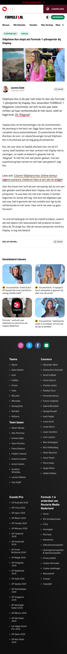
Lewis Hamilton (50, 432)
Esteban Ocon (49, 390)
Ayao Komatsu (18, 443)
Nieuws (6, 25)
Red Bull (15, 411)
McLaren (15, 395)
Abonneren (58, 17)
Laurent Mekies (19, 477)
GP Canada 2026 (19, 523)
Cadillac (15, 380)
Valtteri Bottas (49, 473)
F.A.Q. (45, 524)
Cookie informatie (51, 563)
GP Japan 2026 (18, 513)
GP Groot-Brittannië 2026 (18, 551)
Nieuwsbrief (48, 573)
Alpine (14, 364)
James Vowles (18, 464)
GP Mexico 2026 (19, 613)
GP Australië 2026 (20, 502)
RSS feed (47, 534)
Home (46, 514)
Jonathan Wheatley (16, 471)
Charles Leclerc (50, 385)
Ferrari (15, 385)
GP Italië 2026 (18, 578)
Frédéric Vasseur (19, 453)
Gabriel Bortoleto (51, 406)
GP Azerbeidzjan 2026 (18, 590)
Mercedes (16, 401)
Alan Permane (18, 433)
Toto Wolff (16, 482)
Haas (14, 390)
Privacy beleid (49, 558)
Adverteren (48, 539)
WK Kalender (19, 25)
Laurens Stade (17, 87)
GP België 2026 (19, 557)
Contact (46, 578)
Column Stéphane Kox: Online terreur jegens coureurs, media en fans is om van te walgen (32, 177)
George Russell (50, 411)
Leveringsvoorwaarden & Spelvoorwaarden (53, 551)
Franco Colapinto (50, 401)
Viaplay (24, 33)
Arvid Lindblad (49, 375)
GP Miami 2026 (19, 518)
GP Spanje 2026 (19, 584)
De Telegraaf (22, 114)
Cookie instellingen (51, 568)
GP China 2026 (18, 507)
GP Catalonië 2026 (17, 535)
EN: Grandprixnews (51, 519)
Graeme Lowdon (19, 459)
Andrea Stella (18, 438)
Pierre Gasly (48, 463)
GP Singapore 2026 (18, 598)
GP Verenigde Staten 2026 (17, 606)
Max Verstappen (48, 25)
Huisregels (48, 529)
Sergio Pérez (49, 468)
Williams (15, 416)
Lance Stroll (48, 421)
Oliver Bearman (50, 452)
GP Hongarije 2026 (18, 564)
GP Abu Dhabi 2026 (18, 641)
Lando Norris (49, 426)
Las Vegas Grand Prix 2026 (18, 628)
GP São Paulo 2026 (18, 620)
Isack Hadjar (48, 416)
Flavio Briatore (18, 448)
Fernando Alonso (50, 395)
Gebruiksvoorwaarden (53, 545)
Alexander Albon (50, 364)
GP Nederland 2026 (18, 572)
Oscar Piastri (49, 457)
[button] (55, 9)
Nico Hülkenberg (50, 447)
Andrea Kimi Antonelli (53, 370)
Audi (14, 375)
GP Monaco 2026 (19, 528)
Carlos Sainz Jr (49, 380)
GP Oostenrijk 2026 (18, 543)
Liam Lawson (49, 437)
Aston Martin (18, 370)
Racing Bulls (17, 406)
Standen (33, 25)
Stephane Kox (10, 33)
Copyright (47, 584)
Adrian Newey (18, 428)
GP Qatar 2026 (18, 634)
